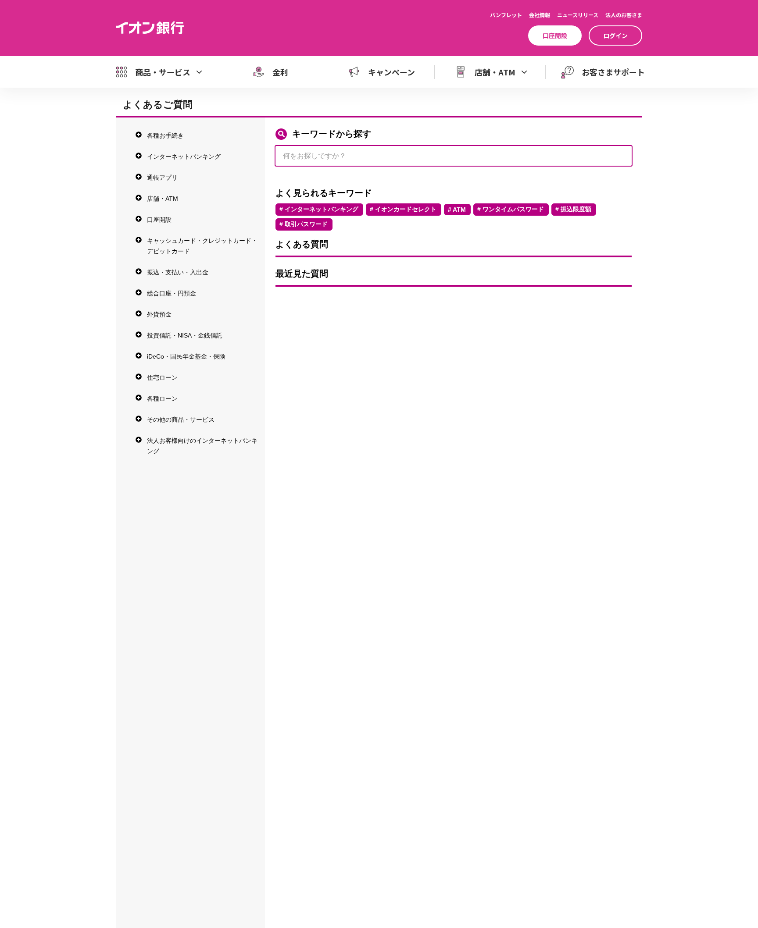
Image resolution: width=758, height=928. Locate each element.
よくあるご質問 (158, 104)
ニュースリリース (577, 14)
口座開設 (555, 35)
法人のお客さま (623, 14)
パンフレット (506, 14)
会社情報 (539, 14)
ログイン (615, 35)
